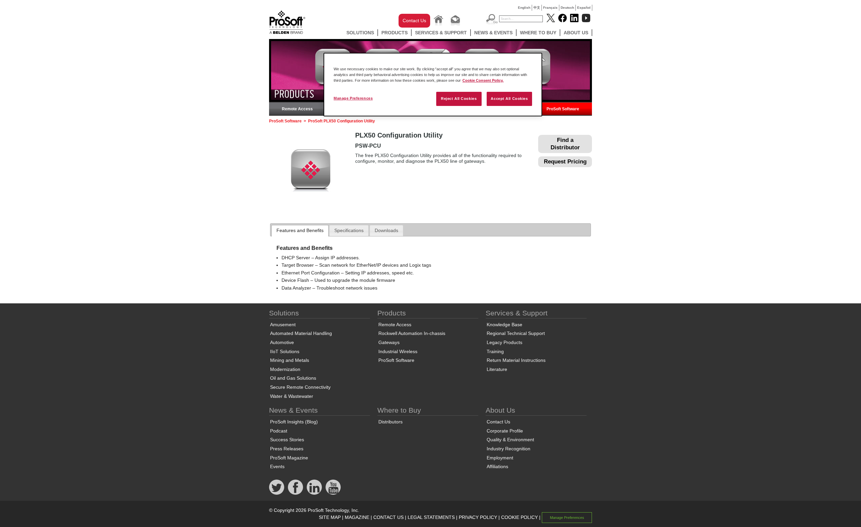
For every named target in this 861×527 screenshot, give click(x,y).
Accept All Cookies (509, 99)
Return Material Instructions (516, 360)
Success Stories (287, 439)
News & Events (493, 32)
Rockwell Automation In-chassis (411, 333)
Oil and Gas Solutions (293, 378)
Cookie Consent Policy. (482, 80)
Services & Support (441, 32)
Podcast (278, 431)
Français (550, 7)
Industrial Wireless (397, 351)
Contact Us (414, 20)
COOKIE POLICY (519, 517)
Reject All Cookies (459, 99)
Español (584, 7)
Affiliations (497, 466)
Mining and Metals (289, 360)
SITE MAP (330, 517)
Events (277, 466)
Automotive (282, 342)
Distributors (390, 421)
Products (394, 32)
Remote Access (297, 109)
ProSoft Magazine (289, 457)
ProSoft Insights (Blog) (294, 421)
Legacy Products (504, 342)
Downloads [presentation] (386, 230)
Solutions (360, 32)
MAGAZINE (357, 517)
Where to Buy (538, 32)
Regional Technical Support (516, 333)
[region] (433, 84)
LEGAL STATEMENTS (431, 517)
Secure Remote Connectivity (300, 387)
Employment (500, 457)
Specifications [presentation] (349, 230)
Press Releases (286, 448)
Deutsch (567, 7)
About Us (576, 32)
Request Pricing (565, 161)
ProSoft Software (563, 109)
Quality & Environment (510, 439)
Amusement (283, 324)
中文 (536, 7)
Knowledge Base (504, 324)
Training (495, 351)
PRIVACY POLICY (478, 517)
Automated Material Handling (301, 333)
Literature (497, 369)
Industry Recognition (508, 448)
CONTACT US (388, 517)
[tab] (300, 230)
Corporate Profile (505, 431)
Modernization (285, 369)
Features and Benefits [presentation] (300, 230)
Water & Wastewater (291, 396)
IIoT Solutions (284, 351)
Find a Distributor (565, 144)
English (524, 7)
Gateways (389, 342)
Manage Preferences (353, 98)
